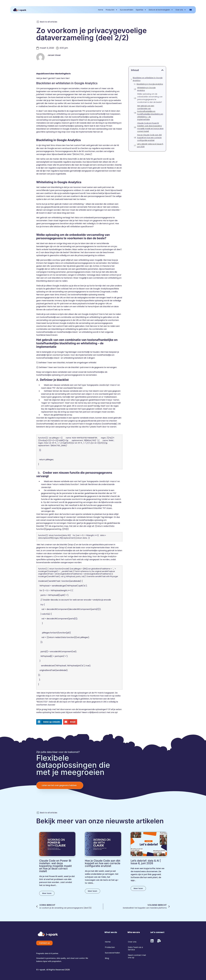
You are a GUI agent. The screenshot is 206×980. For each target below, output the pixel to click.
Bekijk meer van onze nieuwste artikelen (100, 821)
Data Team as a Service (135, 948)
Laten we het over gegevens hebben (59, 785)
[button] (49, 722)
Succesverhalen (126, 10)
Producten (110, 10)
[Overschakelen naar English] (190, 9)
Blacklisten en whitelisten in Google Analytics (147, 79)
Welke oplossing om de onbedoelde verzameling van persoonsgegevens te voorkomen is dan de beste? (149, 98)
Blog (107, 958)
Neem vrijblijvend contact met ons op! (100, 712)
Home (100, 10)
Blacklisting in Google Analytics (150, 84)
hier (67, 78)
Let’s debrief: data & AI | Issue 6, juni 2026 (150, 145)
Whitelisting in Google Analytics (146, 89)
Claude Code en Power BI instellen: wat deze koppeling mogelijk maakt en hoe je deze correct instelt (150, 127)
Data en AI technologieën (159, 10)
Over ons (179, 10)
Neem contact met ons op (137, 956)
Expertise (139, 10)
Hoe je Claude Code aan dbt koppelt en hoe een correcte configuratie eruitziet (149, 138)
